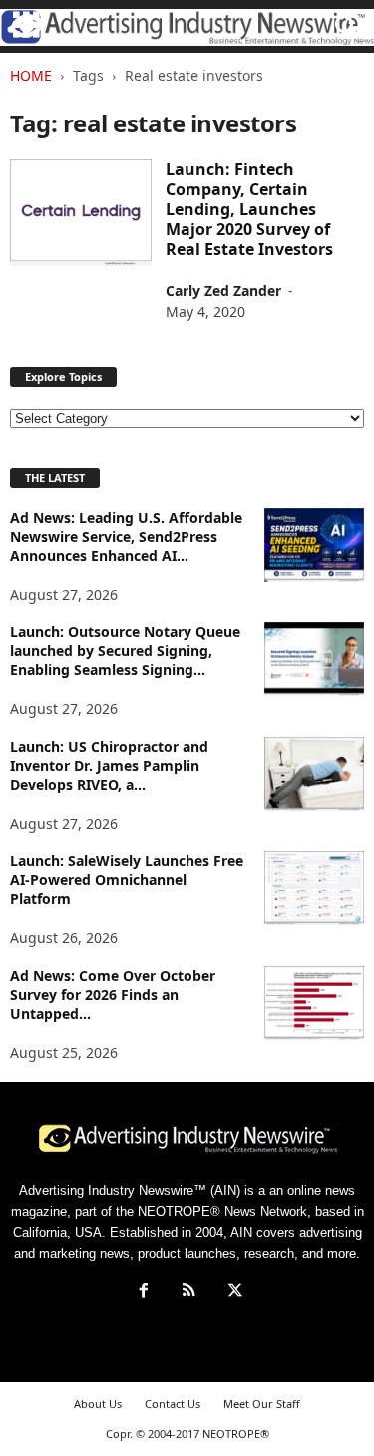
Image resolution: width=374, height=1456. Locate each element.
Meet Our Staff (261, 1403)
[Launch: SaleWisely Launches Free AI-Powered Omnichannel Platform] (314, 888)
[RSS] (189, 1292)
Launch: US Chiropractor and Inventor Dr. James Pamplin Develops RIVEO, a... (109, 765)
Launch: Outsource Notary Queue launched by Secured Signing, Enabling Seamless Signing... (125, 650)
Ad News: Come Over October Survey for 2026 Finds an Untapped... (112, 994)
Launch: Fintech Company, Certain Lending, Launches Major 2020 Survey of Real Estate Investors (249, 209)
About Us (98, 1403)
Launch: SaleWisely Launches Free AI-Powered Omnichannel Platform (126, 879)
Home (31, 75)
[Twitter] (233, 1292)
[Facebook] (144, 1292)
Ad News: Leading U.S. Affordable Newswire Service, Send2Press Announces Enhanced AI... (126, 536)
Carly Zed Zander (223, 290)
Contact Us (172, 1403)
